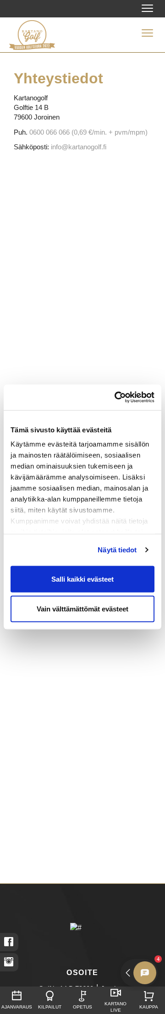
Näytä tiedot (117, 550)
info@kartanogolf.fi (78, 147)
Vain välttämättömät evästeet (82, 609)
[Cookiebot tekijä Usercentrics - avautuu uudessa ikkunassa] (116, 397)
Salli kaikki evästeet (82, 579)
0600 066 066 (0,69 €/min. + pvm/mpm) (88, 132)
